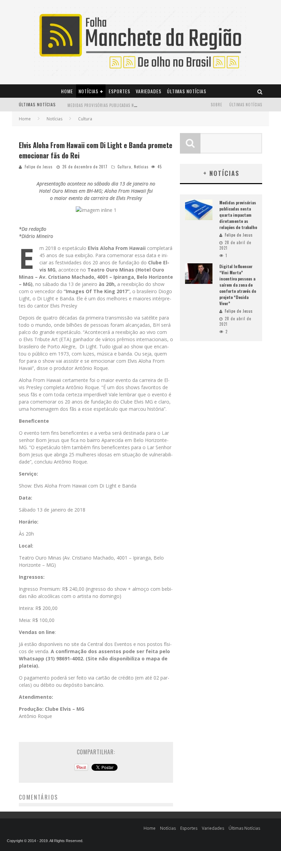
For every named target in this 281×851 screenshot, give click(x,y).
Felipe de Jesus (39, 166)
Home (67, 91)
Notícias (88, 91)
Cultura (124, 166)
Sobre (216, 104)
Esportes (119, 91)
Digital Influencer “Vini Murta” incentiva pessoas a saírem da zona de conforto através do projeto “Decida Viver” (237, 284)
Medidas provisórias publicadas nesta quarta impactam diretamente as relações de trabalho (238, 215)
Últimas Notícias (186, 91)
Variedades (148, 91)
